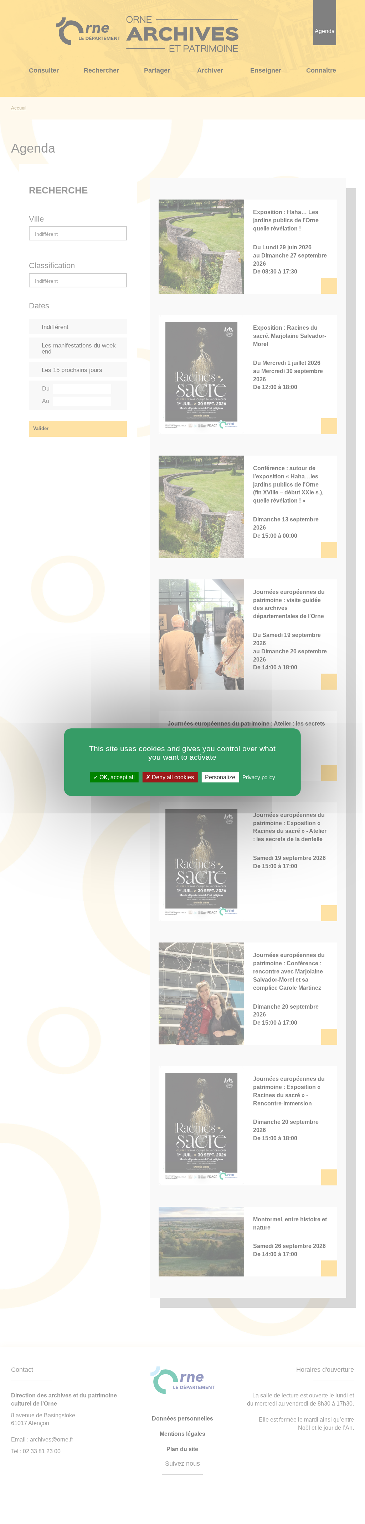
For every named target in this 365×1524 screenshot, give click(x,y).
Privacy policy (258, 777)
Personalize (220, 777)
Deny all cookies (172, 777)
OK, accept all (116, 777)
